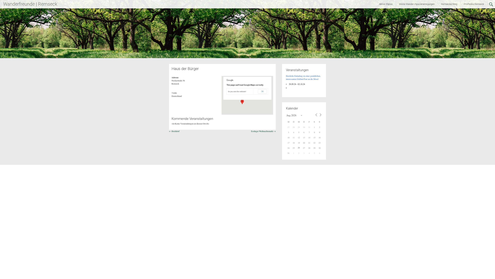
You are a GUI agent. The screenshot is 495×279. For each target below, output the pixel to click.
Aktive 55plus (386, 4)
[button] (242, 101)
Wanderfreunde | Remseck (30, 4)
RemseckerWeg (449, 4)
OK (262, 91)
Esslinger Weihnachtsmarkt (263, 131)
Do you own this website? (237, 91)
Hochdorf (174, 131)
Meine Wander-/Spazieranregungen (417, 4)
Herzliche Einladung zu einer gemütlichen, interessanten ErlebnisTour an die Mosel (303, 77)
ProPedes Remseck (474, 4)
